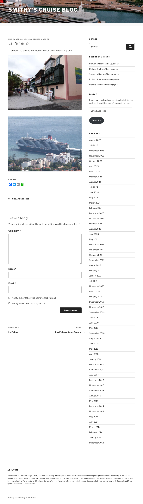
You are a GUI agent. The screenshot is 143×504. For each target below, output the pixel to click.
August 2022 (95, 265)
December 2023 (96, 213)
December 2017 (96, 364)
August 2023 (95, 229)
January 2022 (95, 276)
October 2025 (95, 161)
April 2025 (94, 166)
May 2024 (93, 197)
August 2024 (95, 182)
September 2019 (96, 312)
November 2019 (96, 307)
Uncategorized (21, 199)
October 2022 (95, 255)
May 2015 (93, 401)
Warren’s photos (112, 79)
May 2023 (93, 239)
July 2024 (93, 187)
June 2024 (94, 192)
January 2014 (95, 437)
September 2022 (96, 260)
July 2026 (93, 145)
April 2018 (93, 354)
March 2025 (94, 171)
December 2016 (96, 380)
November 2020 (96, 286)
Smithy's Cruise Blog (43, 10)
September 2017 (96, 369)
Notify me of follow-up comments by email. (34, 298)
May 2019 (93, 328)
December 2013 (96, 443)
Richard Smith (41, 39)
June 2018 (94, 343)
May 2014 (93, 416)
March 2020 (95, 291)
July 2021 (93, 281)
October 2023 (95, 223)
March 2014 (94, 427)
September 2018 (96, 333)
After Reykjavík (112, 84)
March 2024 (94, 203)
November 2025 (96, 156)
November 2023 (96, 218)
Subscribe (96, 120)
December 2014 (96, 406)
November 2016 (96, 385)
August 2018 (95, 338)
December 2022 (96, 244)
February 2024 (95, 208)
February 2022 (95, 270)
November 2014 (96, 411)
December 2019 (96, 302)
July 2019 (93, 317)
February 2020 (96, 296)
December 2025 (96, 150)
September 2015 (96, 390)
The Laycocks (112, 63)
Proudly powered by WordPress (22, 497)
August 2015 (95, 395)
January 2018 (95, 359)
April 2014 (93, 422)
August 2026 (95, 140)
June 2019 (94, 323)
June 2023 (94, 234)
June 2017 (93, 375)
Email (12, 283)
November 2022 (96, 249)
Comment (14, 230)
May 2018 (93, 349)
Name (12, 269)
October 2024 (95, 176)
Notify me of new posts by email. (28, 303)
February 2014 (95, 432)
